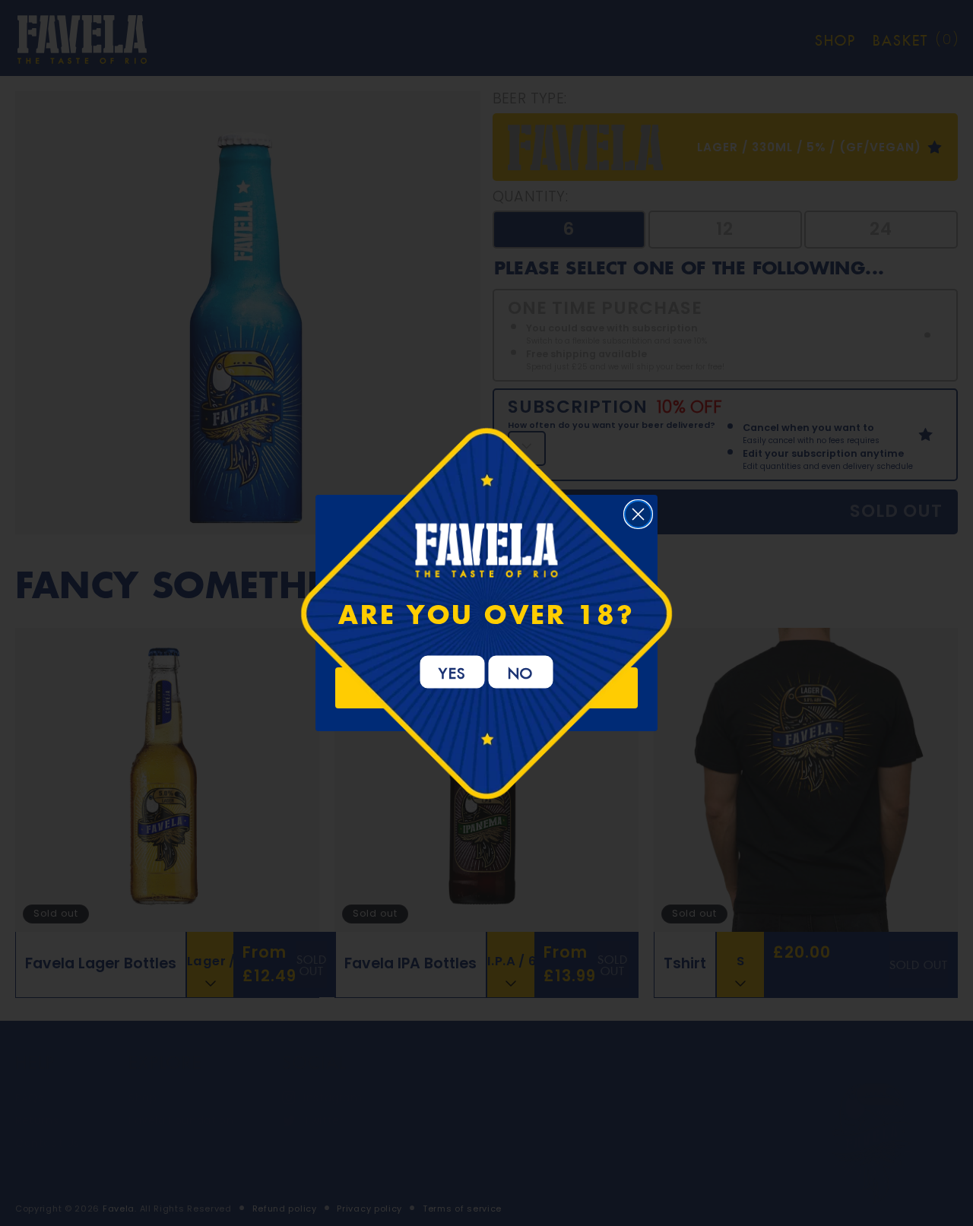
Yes (453, 671)
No (521, 671)
